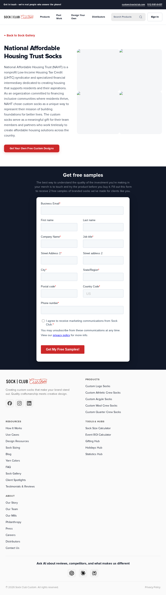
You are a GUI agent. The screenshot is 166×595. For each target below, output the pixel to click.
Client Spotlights (16, 480)
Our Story (12, 502)
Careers (11, 535)
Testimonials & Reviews (20, 486)
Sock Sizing (13, 447)
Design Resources (17, 441)
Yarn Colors (13, 460)
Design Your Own (78, 17)
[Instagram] (19, 403)
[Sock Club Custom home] (19, 17)
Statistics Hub (93, 454)
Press (9, 528)
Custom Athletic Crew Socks (103, 392)
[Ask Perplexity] (94, 573)
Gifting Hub (92, 441)
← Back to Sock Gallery (19, 35)
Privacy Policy (152, 587)
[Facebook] (10, 403)
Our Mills (11, 515)
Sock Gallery (13, 473)
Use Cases (12, 434)
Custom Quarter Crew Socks (103, 412)
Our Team (12, 509)
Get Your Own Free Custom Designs (32, 148)
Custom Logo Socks (97, 386)
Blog (8, 454)
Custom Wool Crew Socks (101, 405)
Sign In (155, 16)
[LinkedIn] (29, 403)
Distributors (98, 16)
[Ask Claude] (83, 573)
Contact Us (12, 548)
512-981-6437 (154, 4)
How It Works (14, 428)
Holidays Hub (93, 447)
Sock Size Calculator (98, 428)
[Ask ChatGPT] (72, 573)
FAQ (8, 467)
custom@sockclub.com (133, 4)
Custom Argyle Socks (98, 399)
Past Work (59, 17)
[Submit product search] (140, 17)
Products (45, 16)
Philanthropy (13, 522)
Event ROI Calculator (98, 434)
